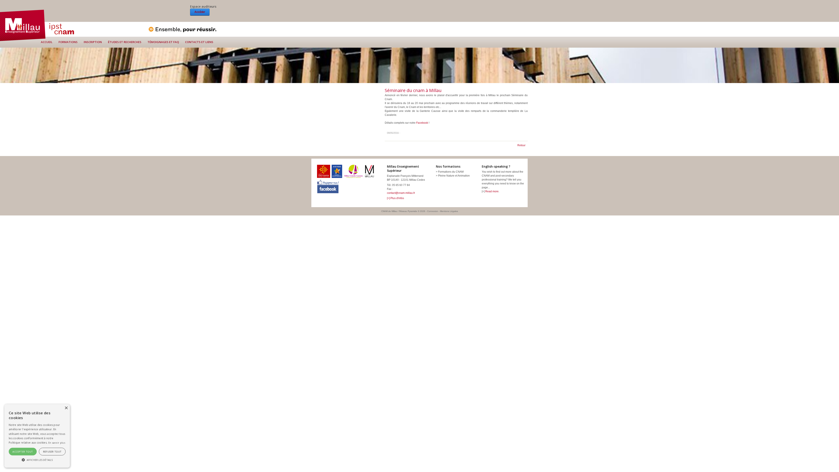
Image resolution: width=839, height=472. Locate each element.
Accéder (199, 12)
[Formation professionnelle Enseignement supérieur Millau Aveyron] (22, 25)
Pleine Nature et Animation (454, 175)
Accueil (46, 42)
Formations (68, 42)
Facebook (422, 122)
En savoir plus (56, 442)
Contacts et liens (199, 42)
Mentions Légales (449, 211)
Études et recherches (124, 42)
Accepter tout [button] (22, 451)
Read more (492, 191)
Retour (521, 145)
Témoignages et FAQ (163, 42)
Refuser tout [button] (52, 451)
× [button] (66, 408)
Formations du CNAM (451, 171)
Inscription (93, 42)
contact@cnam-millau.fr (401, 192)
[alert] (37, 436)
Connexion (432, 211)
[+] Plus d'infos (395, 198)
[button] (37, 460)
